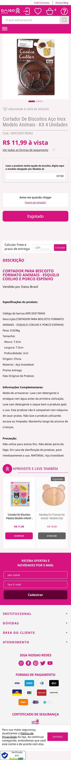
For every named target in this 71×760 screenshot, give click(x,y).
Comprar (19, 536)
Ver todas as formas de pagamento (25, 150)
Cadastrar (35, 595)
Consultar (60, 247)
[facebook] (21, 663)
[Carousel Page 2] (39, 101)
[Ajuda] (64, 11)
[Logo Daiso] (10, 11)
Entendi (57, 736)
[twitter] (42, 663)
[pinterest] (35, 663)
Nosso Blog (61, 2)
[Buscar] (64, 20)
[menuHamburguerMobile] (4, 29)
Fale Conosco (41, 2)
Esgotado (35, 216)
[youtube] (50, 663)
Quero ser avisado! (35, 202)
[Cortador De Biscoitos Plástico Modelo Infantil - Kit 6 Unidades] (19, 494)
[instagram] (28, 663)
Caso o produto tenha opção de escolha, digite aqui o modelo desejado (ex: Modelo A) (34, 167)
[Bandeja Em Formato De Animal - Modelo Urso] (52, 494)
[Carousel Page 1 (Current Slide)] (31, 101)
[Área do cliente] (26, 11)
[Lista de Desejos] (38, 11)
